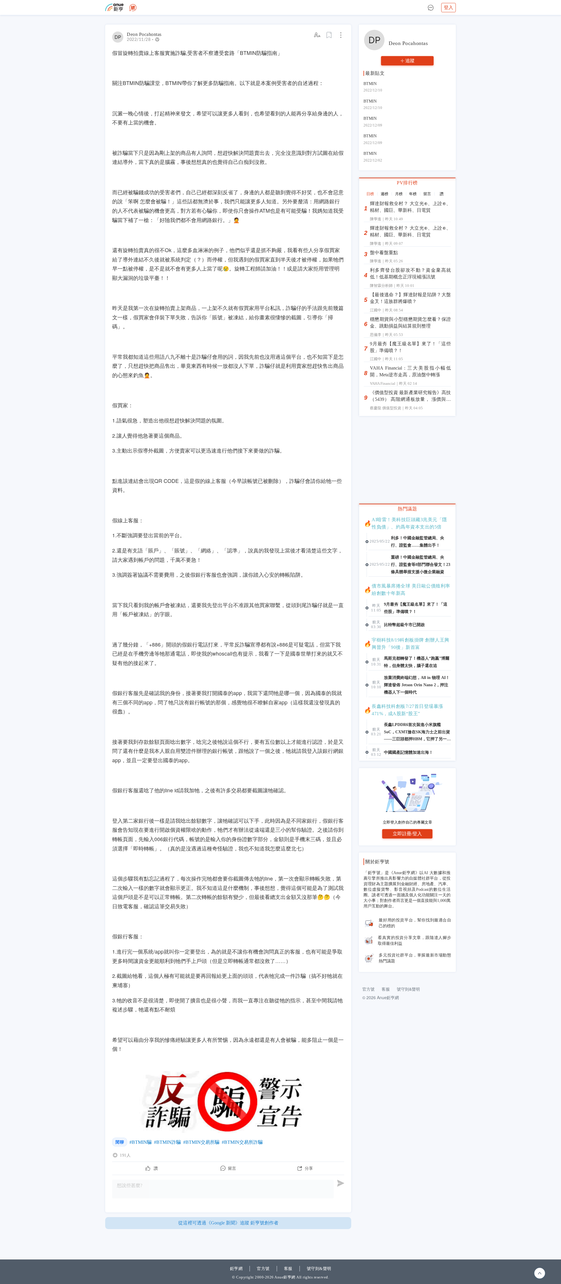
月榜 (399, 194)
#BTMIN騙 (140, 1142)
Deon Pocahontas (144, 34)
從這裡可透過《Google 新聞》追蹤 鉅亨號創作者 (228, 1222)
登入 (448, 7)
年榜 (413, 194)
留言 (427, 194)
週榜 (384, 194)
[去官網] (114, 7)
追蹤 (410, 60)
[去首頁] (132, 7)
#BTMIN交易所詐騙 (242, 1142)
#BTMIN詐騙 (167, 1142)
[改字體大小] (317, 35)
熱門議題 (407, 508)
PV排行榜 (407, 182)
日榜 (370, 194)
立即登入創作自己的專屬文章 (407, 822)
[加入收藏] (329, 35)
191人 (125, 1155)
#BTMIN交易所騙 (201, 1142)
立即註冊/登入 (407, 833)
